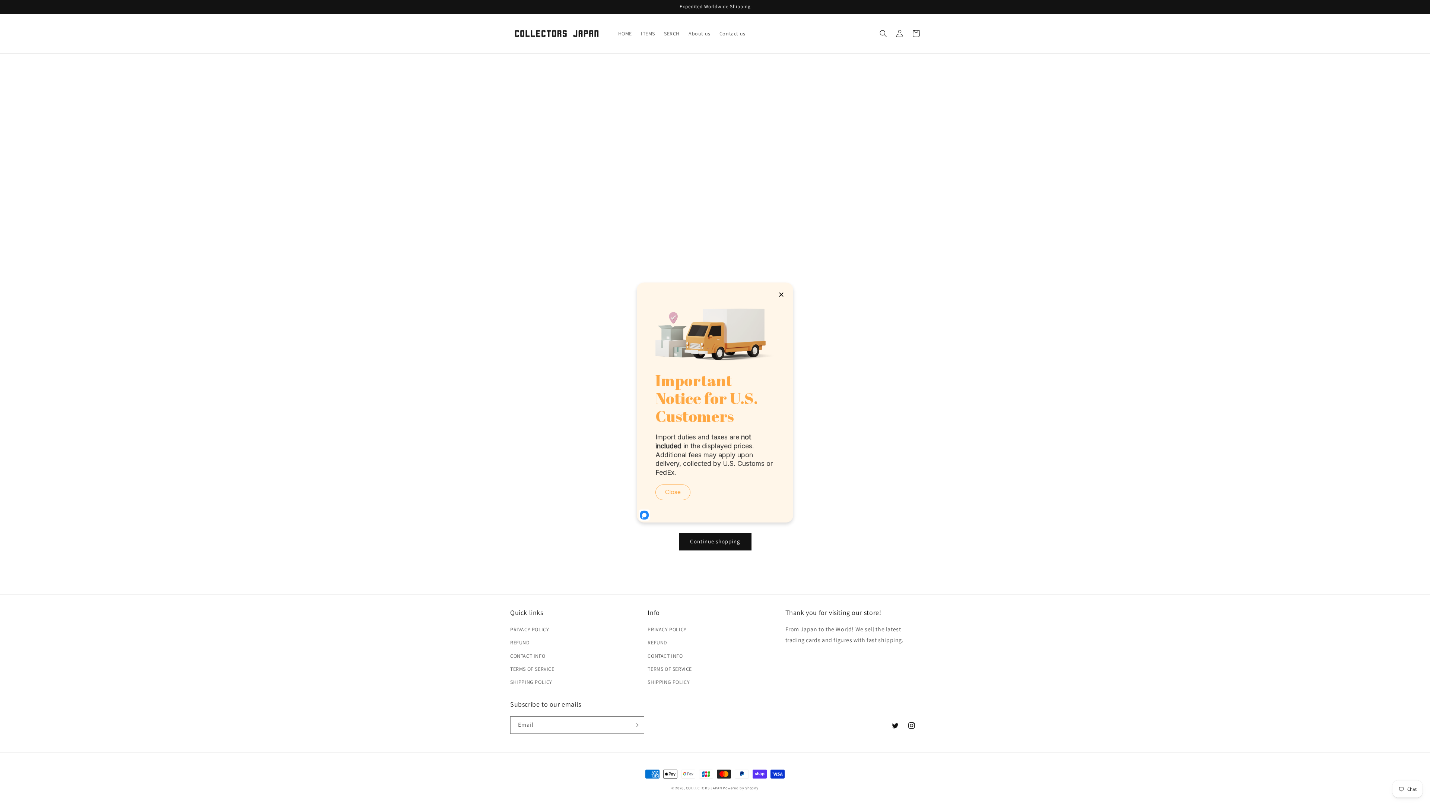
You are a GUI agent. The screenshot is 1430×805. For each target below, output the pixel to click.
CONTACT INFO (527, 656)
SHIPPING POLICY (531, 682)
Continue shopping (715, 541)
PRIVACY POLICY (529, 629)
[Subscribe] (635, 725)
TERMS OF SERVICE (532, 669)
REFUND (520, 642)
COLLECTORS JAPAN (704, 788)
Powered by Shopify (741, 788)
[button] (883, 33)
